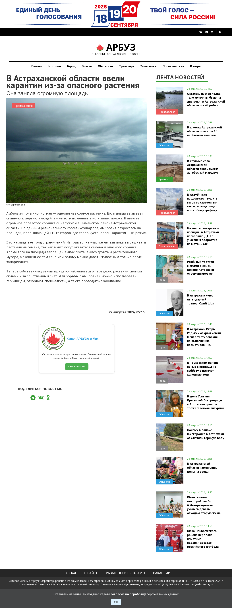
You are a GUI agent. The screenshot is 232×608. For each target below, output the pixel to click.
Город (71, 66)
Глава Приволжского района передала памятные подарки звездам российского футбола (203, 538)
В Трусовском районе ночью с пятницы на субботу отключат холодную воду (203, 368)
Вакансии (162, 573)
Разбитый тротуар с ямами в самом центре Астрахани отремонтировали (200, 267)
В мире (195, 66)
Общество (105, 66)
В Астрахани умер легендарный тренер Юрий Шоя (200, 299)
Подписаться (76, 366)
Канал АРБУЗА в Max (82, 338)
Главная (36, 66)
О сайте (91, 573)
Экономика (148, 66)
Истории (54, 66)
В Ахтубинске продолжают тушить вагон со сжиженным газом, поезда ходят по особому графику (202, 202)
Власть (87, 66)
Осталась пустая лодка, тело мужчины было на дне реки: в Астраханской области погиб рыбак (206, 99)
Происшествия (173, 66)
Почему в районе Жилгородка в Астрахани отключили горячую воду (205, 434)
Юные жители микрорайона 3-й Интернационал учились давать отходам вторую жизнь (204, 505)
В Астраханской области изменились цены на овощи (202, 467)
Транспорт (126, 66)
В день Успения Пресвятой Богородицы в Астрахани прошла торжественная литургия (205, 402)
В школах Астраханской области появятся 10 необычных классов (204, 131)
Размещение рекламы (125, 573)
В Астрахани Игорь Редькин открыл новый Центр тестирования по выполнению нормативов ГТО (204, 337)
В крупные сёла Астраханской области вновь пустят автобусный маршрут (203, 167)
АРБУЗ (116, 49)
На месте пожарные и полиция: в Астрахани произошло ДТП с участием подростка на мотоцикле (203, 236)
